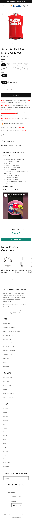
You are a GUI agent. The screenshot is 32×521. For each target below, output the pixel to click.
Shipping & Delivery (9, 327)
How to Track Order (9, 347)
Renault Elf (6, 462)
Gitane (5, 443)
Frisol (5, 435)
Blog (4, 362)
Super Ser (6, 466)
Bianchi (5, 420)
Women (12, 82)
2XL (26, 65)
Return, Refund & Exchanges (9, 113)
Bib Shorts (6, 381)
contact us (15, 118)
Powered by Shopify (16, 512)
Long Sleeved (7, 385)
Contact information (16, 517)
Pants (5, 389)
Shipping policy (26, 514)
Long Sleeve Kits (8, 397)
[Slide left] (12, 44)
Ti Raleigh (6, 455)
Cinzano (5, 428)
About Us (6, 366)
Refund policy (7, 358)
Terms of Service (8, 354)
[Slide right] (20, 44)
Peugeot (5, 459)
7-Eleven (6, 408)
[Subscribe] (27, 478)
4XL (11, 68)
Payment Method (8, 335)
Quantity (3, 86)
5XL (18, 68)
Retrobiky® (9, 512)
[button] (3, 6)
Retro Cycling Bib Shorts (21, 271)
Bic (4, 424)
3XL (4, 68)
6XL (24, 68)
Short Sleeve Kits (8, 393)
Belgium (5, 416)
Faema (5, 432)
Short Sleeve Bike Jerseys (7, 271)
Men (4, 82)
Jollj (4, 447)
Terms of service (8, 343)
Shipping (3, 58)
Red (4, 75)
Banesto (5, 412)
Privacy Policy (7, 339)
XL (20, 65)
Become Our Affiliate (9, 350)
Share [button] (4, 135)
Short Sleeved (7, 377)
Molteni (5, 451)
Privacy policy (7, 514)
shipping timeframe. (6, 109)
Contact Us (6, 323)
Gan (4, 439)
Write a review (16, 239)
